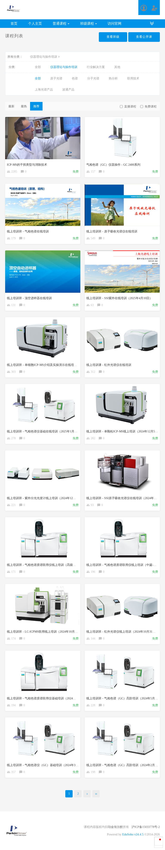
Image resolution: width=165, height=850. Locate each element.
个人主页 (35, 23)
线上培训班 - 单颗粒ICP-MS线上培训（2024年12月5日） (123, 431)
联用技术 (133, 78)
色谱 (75, 78)
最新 (11, 106)
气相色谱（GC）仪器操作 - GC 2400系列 (113, 164)
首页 (14, 23)
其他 (117, 67)
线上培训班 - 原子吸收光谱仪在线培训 (111, 231)
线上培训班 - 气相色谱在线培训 (28, 231)
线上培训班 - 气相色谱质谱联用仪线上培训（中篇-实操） (124, 565)
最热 (24, 106)
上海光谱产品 (44, 89)
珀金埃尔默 (115, 827)
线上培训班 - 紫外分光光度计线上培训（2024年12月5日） (45, 498)
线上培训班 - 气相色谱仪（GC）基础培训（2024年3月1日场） (48, 765)
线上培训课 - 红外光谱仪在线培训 (108, 365)
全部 (38, 67)
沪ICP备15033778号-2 (145, 827)
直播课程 (130, 106)
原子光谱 (56, 78)
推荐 (36, 106)
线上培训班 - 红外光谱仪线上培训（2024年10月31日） (122, 631)
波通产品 (68, 89)
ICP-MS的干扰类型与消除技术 (27, 164)
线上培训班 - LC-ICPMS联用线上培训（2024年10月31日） (45, 631)
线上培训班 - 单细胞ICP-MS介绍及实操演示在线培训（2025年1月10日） (54, 365)
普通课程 (60, 23)
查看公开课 (144, 36)
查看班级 (113, 36)
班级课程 (87, 23)
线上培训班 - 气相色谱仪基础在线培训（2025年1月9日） (44, 431)
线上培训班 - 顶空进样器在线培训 (29, 298)
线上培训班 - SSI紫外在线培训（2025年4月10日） (119, 298)
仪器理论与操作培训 (43, 56)
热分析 (113, 78)
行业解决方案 (96, 67)
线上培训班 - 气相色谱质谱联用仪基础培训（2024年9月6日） (47, 698)
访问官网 (114, 23)
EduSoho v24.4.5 (133, 834)
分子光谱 (93, 78)
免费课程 (151, 106)
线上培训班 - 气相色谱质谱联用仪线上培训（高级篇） (43, 565)
